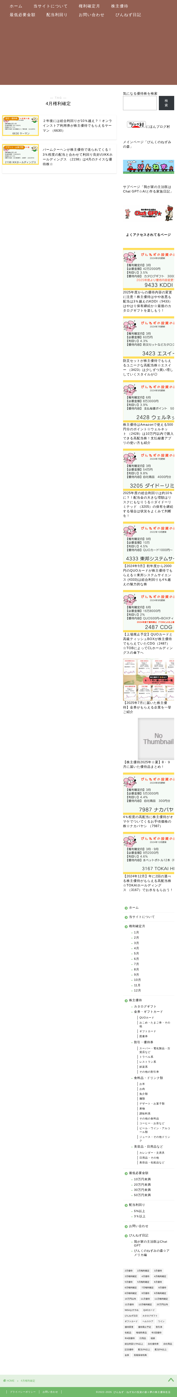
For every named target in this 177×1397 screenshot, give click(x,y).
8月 (136, 969)
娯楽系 (143, 1066)
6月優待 (158, 1282)
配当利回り (57, 14)
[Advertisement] (86, 52)
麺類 (142, 1098)
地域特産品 (141, 1332)
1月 (136, 932)
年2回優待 (156, 1332)
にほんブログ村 (158, 126)
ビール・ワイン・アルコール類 (154, 1130)
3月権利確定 (131, 1276)
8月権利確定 (131, 1293)
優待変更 (129, 1327)
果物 (142, 1108)
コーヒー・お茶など (152, 1123)
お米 (142, 1083)
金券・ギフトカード (148, 1011)
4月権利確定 (160, 1276)
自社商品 (167, 1344)
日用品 (142, 1338)
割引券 (159, 1327)
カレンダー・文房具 (152, 1152)
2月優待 (129, 1270)
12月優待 (129, 1304)
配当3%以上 (144, 1349)
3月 (136, 943)
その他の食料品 (149, 1118)
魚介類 (143, 1093)
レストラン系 (147, 1061)
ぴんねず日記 (128, 14)
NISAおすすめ (132, 1310)
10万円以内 (130, 1299)
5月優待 (129, 1282)
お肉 (142, 1088)
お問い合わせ (92, 14)
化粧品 (128, 1332)
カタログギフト (145, 1006)
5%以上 (139, 1211)
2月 (136, 937)
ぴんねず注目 (131, 1316)
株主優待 (119, 5)
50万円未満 (142, 1195)
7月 (136, 964)
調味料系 (145, 1113)
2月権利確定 (143, 1270)
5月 (136, 953)
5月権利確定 (143, 1282)
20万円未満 (142, 1184)
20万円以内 (162, 1304)
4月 (136, 948)
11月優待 (145, 1299)
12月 (137, 990)
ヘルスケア (147, 1321)
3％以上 (140, 1216)
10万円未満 (142, 1179)
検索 (166, 103)
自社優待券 (153, 1344)
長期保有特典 (140, 1355)
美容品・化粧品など (152, 1162)
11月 (137, 985)
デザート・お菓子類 (152, 1103)
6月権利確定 (131, 1287)
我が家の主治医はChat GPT (150, 1243)
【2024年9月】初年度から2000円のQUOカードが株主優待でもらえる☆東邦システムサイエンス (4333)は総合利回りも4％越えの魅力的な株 (148, 575)
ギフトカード (147, 1031)
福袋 (153, 1338)
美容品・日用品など (148, 1146)
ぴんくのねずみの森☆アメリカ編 (152, 1252)
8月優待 (162, 1287)
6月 (136, 958)
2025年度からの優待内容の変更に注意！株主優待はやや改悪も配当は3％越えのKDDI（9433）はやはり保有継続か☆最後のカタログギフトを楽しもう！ (147, 301)
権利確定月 (89, 5)
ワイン (161, 1321)
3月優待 (158, 1270)
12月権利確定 (145, 1304)
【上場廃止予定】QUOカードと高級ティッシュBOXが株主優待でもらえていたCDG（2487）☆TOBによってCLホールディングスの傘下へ (148, 643)
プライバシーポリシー (23, 1392)
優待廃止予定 (144, 1327)
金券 (127, 1355)
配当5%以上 (161, 1349)
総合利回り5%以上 (134, 1344)
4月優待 (145, 1276)
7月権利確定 (148, 1287)
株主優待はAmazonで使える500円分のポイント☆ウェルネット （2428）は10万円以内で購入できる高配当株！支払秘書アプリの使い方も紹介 (148, 434)
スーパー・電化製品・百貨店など (154, 1050)
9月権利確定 (160, 1293)
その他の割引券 (149, 1071)
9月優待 (145, 1293)
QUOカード (146, 1017)
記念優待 (129, 1349)
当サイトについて (50, 5)
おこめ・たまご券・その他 (154, 1024)
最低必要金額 (23, 14)
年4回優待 (130, 1338)
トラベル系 (146, 1056)
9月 (136, 974)
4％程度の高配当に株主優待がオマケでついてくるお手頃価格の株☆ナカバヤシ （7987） (148, 821)
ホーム (16, 5)
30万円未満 (142, 1190)
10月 (137, 979)
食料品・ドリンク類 (148, 1078)
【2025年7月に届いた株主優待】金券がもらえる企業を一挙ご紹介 (147, 707)
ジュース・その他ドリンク (154, 1138)
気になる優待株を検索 (140, 93)
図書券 (143, 1036)
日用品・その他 (149, 1157)
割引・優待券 (143, 1042)
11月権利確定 (161, 1299)
